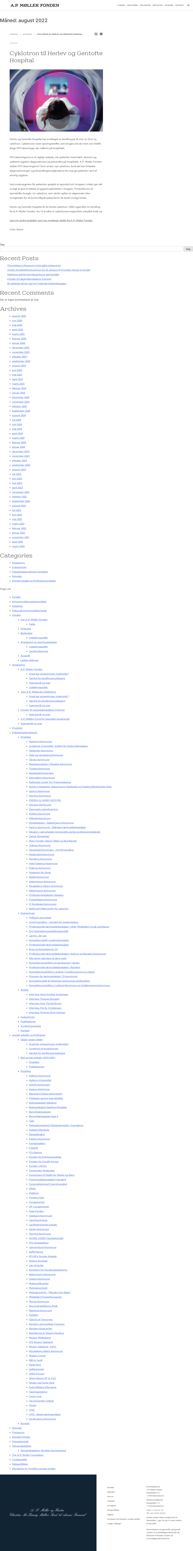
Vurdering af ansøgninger (43, 1048)
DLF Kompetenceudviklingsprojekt (48, 931)
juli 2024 (16, 420)
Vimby (32, 1405)
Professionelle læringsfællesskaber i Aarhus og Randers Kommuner (67, 954)
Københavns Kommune (42, 881)
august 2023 (19, 469)
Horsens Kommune (40, 804)
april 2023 (17, 487)
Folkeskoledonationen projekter (30, 571)
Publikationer (28, 1021)
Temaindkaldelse (21, 1446)
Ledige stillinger (30, 660)
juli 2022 (16, 510)
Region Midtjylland (40, 1337)
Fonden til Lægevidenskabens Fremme (29, 279)
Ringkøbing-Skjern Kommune (46, 886)
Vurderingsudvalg (31, 1026)
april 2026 (17, 329)
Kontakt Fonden (21, 1437)
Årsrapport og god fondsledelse (39, 642)
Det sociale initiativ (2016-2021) (38, 1057)
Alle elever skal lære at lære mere (47, 958)
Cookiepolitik (19, 1459)
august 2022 (19, 505)
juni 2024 (17, 424)
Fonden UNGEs (38, 1166)
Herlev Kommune (39, 1229)
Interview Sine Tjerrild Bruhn (45, 1003)
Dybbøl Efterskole (39, 1130)
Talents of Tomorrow (41, 1319)
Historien (26, 628)
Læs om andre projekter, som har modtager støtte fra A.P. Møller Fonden (51, 220)
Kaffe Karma (36, 1252)
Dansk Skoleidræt (39, 836)
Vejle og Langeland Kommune (46, 755)
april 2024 (17, 433)
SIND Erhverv (36, 1373)
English (110, 1515)
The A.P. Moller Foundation (28, 1455)
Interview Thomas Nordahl (44, 999)
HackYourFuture (38, 1220)
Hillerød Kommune (40, 818)
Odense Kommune (40, 845)
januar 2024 (18, 447)
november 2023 (21, 456)
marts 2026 (18, 334)
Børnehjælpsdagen (40, 1112)
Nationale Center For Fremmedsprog (50, 782)
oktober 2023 (19, 460)
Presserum (18, 1432)
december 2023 (20, 451)
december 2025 (20, 347)
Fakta (32, 624)
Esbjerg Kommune (39, 1139)
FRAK (32, 1188)
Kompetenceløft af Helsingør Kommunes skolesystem (59, 981)
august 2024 (19, 415)
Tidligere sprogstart (40, 917)
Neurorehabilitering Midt (43, 1306)
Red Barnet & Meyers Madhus (46, 1333)
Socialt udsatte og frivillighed (28, 1035)
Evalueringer (19, 567)
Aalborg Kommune (40, 1075)
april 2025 (17, 379)
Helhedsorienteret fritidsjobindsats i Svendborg (56, 1125)
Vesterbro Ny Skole (40, 872)
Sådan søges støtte (32, 1039)
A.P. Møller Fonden (32, 669)
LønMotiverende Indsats (43, 1224)
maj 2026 (17, 325)
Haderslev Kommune (41, 750)
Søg (2, 244)
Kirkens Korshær (38, 1261)
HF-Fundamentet (39, 1206)
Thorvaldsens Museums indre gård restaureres (34, 265)
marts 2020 (18, 546)
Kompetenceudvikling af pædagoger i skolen (54, 963)
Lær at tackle (36, 1265)
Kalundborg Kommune (42, 777)
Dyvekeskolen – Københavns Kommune (51, 823)
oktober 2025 (19, 356)
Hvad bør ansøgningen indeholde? (49, 674)
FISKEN (33, 1148)
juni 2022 (17, 514)
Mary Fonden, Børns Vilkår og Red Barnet (53, 841)
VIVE (32, 1410)
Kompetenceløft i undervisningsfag (49, 940)
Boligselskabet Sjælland (42, 1103)
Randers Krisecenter (40, 1328)
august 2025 (19, 365)
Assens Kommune (39, 1089)
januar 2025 (18, 393)
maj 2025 (17, 374)
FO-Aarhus (35, 1152)
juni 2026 (17, 320)
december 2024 (20, 397)
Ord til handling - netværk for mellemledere (53, 922)
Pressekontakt (20, 1441)
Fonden (121, 5)
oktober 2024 (19, 406)
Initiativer (158, 5)
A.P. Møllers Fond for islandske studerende (45, 719)
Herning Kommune (40, 795)
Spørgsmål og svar (39, 683)
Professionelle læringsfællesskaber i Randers (54, 967)
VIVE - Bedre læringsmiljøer (45, 1414)
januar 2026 (18, 343)
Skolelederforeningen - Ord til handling (51, 850)
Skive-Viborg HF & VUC (42, 1378)
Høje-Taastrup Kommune (43, 863)
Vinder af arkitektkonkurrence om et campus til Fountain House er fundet (48, 270)
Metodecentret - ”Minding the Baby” (50, 1292)
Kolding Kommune (39, 814)
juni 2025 (17, 370)
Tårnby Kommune (39, 759)
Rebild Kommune (39, 877)
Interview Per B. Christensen (45, 1008)
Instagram (111, 1506)
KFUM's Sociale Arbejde (43, 1256)
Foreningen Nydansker (42, 1170)
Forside (14, 34)
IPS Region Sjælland (41, 1342)
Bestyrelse (26, 633)
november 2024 (20, 402)
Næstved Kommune (40, 741)
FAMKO (33, 1315)
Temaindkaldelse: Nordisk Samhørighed (43, 1450)
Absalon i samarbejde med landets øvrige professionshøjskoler (64, 832)
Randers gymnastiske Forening (46, 1324)
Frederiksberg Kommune (43, 899)
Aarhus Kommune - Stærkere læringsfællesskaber (57, 827)
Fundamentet (36, 1202)
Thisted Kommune (39, 768)
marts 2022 (18, 523)
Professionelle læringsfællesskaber (49, 944)
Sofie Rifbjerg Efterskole (42, 1387)
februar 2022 (19, 528)
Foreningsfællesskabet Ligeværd (47, 1179)
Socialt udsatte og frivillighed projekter (34, 581)
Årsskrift (25, 655)
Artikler (25, 990)
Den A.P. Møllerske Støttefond (38, 692)
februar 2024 (19, 442)
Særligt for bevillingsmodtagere (47, 678)
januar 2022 (18, 533)
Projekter (145, 5)
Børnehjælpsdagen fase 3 (43, 1116)
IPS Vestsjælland (38, 1243)
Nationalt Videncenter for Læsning (48, 908)
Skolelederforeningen (41, 773)
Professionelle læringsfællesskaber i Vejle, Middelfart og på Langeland (69, 926)
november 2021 (20, 537)
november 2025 (21, 352)
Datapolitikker (20, 1464)
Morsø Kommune (39, 1301)
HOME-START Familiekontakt (46, 1238)
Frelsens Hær (36, 1197)
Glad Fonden (36, 1211)
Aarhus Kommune (39, 791)
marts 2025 (18, 383)
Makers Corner (37, 1355)
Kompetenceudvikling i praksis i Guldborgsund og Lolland (62, 972)
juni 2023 (17, 478)
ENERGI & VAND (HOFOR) (45, 800)
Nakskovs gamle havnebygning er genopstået (33, 274)
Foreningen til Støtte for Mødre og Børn (51, 1175)
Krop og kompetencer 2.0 (43, 949)
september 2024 (21, 411)
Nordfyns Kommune (40, 859)
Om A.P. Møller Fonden (34, 619)
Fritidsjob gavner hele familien (46, 1098)
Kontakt (179, 5)
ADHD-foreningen (39, 1084)
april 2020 (17, 542)
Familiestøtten (37, 1143)
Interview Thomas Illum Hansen (47, 1012)
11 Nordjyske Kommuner (43, 904)
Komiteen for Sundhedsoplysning (48, 1270)
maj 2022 (17, 519)
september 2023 (21, 465)
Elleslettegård (36, 1134)
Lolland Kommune (39, 1279)
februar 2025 (19, 388)
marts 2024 (18, 438)
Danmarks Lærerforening (43, 809)
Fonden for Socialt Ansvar (44, 1161)
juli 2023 (16, 474)
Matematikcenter (39, 1283)
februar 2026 (19, 338)
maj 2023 (17, 483)
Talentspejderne (38, 1392)
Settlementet (36, 1369)
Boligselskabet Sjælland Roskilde (48, 1107)
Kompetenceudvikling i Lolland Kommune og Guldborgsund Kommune (69, 985)
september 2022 (21, 501)
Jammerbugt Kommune (42, 1247)
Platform (34, 1193)
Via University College (41, 1401)
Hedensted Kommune (41, 854)
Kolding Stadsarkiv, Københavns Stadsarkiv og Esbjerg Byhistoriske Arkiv (70, 786)
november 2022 (20, 492)
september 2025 (21, 361)
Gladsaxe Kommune (40, 1215)
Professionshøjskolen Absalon (46, 895)
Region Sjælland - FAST (42, 1346)
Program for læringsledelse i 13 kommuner (53, 976)
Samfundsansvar (38, 651)
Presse (110, 1497)
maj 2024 (17, 429)
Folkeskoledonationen (24, 732)
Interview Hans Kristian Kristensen (48, 994)
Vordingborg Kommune (42, 1419)
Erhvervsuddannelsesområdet (29, 601)
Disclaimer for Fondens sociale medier (33, 1468)
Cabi (31, 1121)
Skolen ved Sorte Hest (41, 1383)
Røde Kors (35, 1364)
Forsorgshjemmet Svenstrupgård (48, 1184)
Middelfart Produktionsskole (45, 1297)
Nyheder (169, 5)
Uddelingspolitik (38, 637)
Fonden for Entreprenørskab (45, 1157)
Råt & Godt (35, 1360)
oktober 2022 (19, 496)
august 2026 (19, 316)
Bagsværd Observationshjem (45, 1094)
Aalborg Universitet (40, 1080)
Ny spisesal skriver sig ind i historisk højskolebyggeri (36, 283)
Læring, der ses (37, 935)
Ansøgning (132, 5)
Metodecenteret (38, 1288)
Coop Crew (35, 1396)
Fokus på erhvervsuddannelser (29, 610)
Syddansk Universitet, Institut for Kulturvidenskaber (58, 746)
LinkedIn (111, 1501)
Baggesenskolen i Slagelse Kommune (50, 764)
